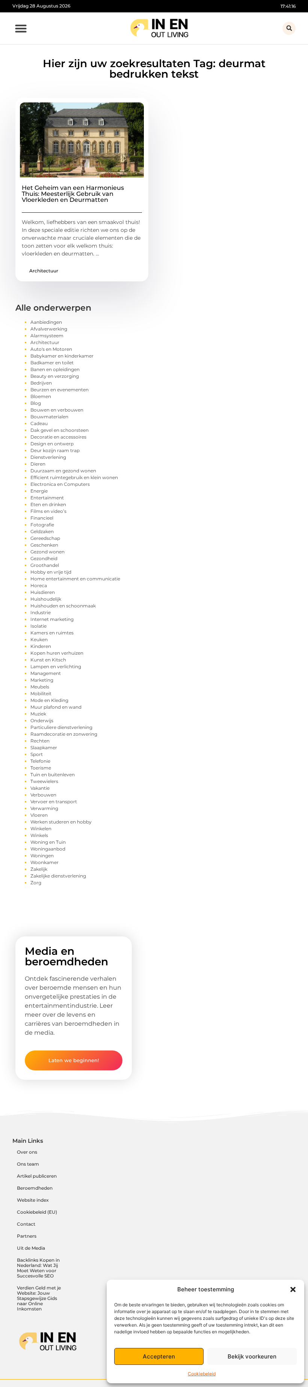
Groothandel (44, 565)
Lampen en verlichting (55, 666)
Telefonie (40, 761)
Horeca (38, 585)
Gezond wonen (47, 551)
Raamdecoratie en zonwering (63, 734)
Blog (35, 403)
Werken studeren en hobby (61, 822)
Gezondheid (43, 558)
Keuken (39, 639)
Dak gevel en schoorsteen (59, 430)
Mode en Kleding (49, 700)
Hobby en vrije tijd (50, 572)
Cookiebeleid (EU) (37, 1212)
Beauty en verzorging (54, 376)
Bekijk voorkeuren (252, 1356)
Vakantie (40, 788)
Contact (26, 1224)
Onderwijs (41, 720)
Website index (33, 1200)
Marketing (41, 680)
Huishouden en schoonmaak (63, 606)
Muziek (38, 714)
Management (45, 673)
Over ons (27, 1152)
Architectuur (43, 270)
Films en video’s (48, 511)
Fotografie (42, 524)
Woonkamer (44, 862)
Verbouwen (43, 795)
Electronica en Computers (60, 484)
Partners (26, 1236)
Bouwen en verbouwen (56, 410)
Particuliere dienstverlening (61, 727)
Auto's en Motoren (51, 349)
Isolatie (38, 626)
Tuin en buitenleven (52, 774)
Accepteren (159, 1356)
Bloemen (40, 396)
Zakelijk (38, 869)
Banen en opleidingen (55, 369)
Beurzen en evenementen (59, 389)
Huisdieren (42, 592)
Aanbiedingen (46, 322)
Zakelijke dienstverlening (58, 876)
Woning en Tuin (48, 842)
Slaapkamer (43, 747)
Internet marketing (52, 619)
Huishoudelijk (45, 599)
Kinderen (40, 646)
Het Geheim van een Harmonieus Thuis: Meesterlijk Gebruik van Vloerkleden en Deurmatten (73, 193)
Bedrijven (41, 383)
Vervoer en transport (53, 801)
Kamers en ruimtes (52, 633)
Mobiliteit (40, 693)
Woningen (42, 855)
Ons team (28, 1164)
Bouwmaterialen (49, 416)
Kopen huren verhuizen (56, 653)
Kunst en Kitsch (48, 660)
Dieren (37, 464)
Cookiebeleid (202, 1373)
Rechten (40, 741)
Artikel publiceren (37, 1176)
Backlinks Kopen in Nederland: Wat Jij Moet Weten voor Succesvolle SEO (38, 1268)
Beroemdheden (35, 1188)
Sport (36, 754)
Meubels (39, 687)
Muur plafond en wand (56, 707)
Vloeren (39, 815)
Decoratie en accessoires (58, 437)
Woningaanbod (47, 849)
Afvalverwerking (48, 329)
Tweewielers (44, 781)
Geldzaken (42, 531)
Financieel (41, 518)
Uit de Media (31, 1248)
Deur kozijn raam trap (55, 450)
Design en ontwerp (52, 443)
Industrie (40, 612)
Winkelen (40, 828)
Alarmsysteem (46, 335)
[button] (293, 1289)
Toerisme (40, 768)
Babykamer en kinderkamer (62, 356)
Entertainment (47, 497)
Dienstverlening (48, 457)
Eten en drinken (48, 504)
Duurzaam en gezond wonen (63, 470)
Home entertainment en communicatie (75, 579)
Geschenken (44, 545)
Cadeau (39, 423)
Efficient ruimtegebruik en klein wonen (74, 477)
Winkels (39, 835)
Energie (39, 491)
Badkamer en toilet (52, 362)
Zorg (35, 882)
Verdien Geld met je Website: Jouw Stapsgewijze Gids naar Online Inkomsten (39, 1298)
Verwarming (44, 808)
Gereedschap (45, 538)
